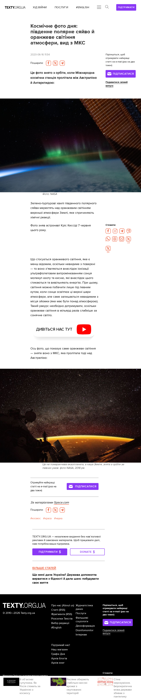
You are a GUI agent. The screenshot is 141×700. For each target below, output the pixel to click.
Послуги (81, 613)
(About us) (68, 605)
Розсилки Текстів (62, 618)
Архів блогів (59, 658)
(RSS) (62, 610)
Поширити (36, 63)
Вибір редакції (60, 623)
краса (48, 518)
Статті (54, 610)
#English (56, 627)
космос (36, 518)
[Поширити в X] (55, 63)
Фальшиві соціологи (82, 619)
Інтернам (81, 634)
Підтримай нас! (60, 645)
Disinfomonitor (84, 630)
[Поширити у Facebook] (48, 63)
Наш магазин (59, 649)
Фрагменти (58, 614)
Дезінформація (85, 626)
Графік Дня (58, 654)
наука (59, 518)
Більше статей (44, 568)
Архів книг (58, 662)
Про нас (56, 605)
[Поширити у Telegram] (62, 63)
